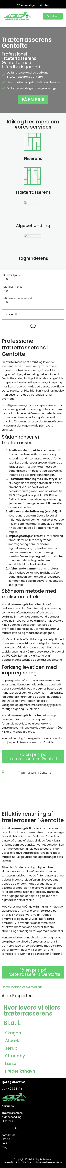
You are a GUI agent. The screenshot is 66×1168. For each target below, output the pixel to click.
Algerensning (17, 405)
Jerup (11, 1048)
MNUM (59, 1162)
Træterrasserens (33, 192)
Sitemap (31, 1162)
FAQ (24, 1162)
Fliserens (33, 158)
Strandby (15, 1056)
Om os (7, 1162)
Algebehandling (33, 226)
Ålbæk (12, 1041)
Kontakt (16, 1162)
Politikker (41, 1162)
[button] (6, 314)
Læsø (10, 1063)
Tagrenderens (33, 258)
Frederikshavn (20, 1071)
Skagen (13, 1033)
